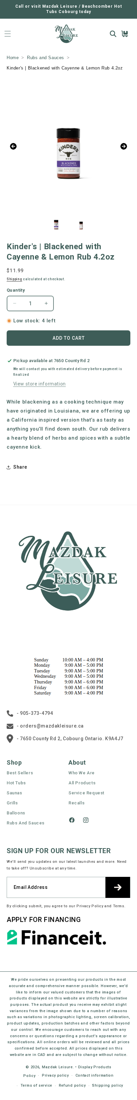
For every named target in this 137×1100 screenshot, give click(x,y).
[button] (8, 34)
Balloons (16, 812)
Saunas (14, 792)
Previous (13, 146)
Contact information (94, 1075)
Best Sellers (20, 772)
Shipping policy (107, 1085)
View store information (39, 383)
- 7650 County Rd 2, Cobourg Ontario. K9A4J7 (70, 738)
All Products (81, 782)
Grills (12, 802)
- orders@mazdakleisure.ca (50, 726)
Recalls (76, 802)
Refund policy (72, 1085)
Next (123, 146)
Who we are (81, 772)
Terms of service (36, 1085)
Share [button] (20, 467)
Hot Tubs (16, 782)
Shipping (14, 279)
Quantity (16, 290)
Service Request (86, 792)
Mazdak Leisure (57, 1067)
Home (13, 57)
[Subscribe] (117, 887)
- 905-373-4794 (35, 713)
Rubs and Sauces (45, 57)
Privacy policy (55, 1075)
